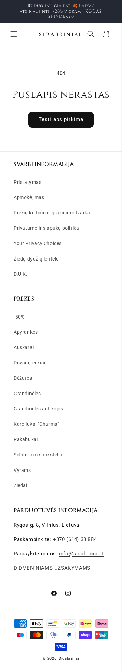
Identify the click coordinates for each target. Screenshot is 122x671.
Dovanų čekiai (29, 362)
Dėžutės (23, 378)
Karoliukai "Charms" (36, 424)
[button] (13, 33)
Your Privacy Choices (38, 243)
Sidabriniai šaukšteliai (39, 454)
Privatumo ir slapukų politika (46, 228)
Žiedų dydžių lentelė (36, 259)
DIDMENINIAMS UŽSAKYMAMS (52, 568)
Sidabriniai (69, 658)
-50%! (20, 317)
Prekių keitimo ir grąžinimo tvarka (52, 212)
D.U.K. (21, 274)
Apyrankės (26, 332)
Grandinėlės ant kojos (38, 408)
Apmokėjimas (29, 197)
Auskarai (24, 347)
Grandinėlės (27, 393)
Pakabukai (26, 439)
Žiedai (20, 485)
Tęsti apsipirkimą (61, 119)
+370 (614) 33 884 (75, 539)
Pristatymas (28, 182)
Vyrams (22, 470)
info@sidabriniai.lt (81, 554)
